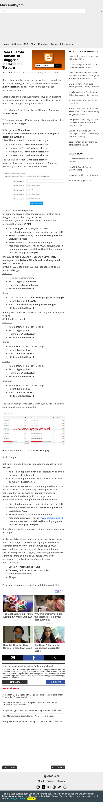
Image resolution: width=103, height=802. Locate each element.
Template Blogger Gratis (80, 180)
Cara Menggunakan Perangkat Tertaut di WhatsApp (83, 143)
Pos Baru (10, 767)
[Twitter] (43, 788)
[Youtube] (48, 788)
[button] (12, 657)
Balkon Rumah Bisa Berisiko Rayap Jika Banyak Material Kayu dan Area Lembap (84, 133)
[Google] (64, 788)
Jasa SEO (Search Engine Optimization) (80, 168)
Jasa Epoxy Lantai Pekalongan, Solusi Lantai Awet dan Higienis (83, 93)
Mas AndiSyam (12, 5)
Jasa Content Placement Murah (83, 175)
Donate (57, 682)
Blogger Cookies (19, 798)
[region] (51, 27)
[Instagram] (54, 788)
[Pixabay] (59, 788)
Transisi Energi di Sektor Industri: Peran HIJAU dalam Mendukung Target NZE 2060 (84, 111)
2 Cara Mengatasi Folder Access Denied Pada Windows (84, 66)
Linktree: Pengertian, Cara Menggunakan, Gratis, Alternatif (84, 85)
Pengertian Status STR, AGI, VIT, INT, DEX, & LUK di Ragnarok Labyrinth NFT (83, 122)
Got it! (31, 798)
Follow (16, 682)
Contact (61, 781)
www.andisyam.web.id (51, 517)
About (41, 781)
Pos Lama (57, 767)
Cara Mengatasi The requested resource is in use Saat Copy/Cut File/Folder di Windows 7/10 (84, 75)
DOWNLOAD (53, 776)
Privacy (50, 781)
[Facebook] (38, 788)
